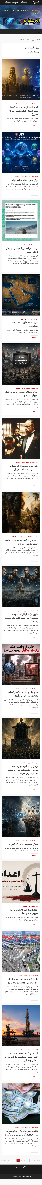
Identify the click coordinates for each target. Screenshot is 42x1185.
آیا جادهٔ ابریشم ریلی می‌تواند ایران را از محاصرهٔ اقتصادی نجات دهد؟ (21, 951)
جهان (31, 176)
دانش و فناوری (34, 1049)
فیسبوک (18, 1167)
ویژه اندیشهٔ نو (19, 103)
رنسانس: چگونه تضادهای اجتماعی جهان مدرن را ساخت (21, 512)
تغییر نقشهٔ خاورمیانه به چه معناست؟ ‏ (21, 295)
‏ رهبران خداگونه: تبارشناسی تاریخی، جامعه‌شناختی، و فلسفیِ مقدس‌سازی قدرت (21, 738)
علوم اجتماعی (34, 103)
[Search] (4, 32)
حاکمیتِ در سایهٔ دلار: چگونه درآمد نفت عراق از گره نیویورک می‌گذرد (21, 1103)
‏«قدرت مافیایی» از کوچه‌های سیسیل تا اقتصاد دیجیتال (21, 438)
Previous (3, 1160)
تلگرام (24, 1167)
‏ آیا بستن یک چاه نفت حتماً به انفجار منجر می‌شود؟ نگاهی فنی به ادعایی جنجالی (21, 1025)
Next (38, 1160)
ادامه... (34, 125)
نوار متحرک (27, 103)
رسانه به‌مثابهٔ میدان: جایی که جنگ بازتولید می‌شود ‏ (21, 364)
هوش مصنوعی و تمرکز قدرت (21, 816)
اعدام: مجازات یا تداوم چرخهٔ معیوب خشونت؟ (21, 882)
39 (34, 1160)
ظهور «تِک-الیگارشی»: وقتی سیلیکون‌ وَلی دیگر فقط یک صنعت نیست (21, 586)
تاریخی (36, 536)
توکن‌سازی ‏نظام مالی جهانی (21, 152)
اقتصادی (36, 176)
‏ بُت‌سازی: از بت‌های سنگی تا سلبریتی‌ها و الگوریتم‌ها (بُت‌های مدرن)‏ (21, 79)
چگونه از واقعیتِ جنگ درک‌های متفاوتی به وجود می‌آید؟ (21, 664)
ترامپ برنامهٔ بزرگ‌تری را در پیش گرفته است (21, 220)
